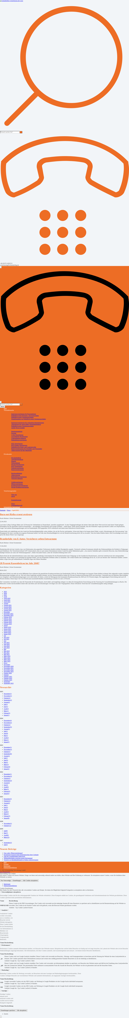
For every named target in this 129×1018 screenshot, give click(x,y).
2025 (5, 595)
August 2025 (8, 610)
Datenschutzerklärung (10, 867)
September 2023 (9, 683)
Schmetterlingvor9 (16, 505)
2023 (5, 591)
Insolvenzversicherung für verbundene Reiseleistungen (27, 423)
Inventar (13, 433)
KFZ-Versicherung (17, 443)
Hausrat (13, 461)
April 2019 (7, 598)
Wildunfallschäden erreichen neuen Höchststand (18, 858)
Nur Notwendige (6, 880)
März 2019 (7, 656)
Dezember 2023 (8, 615)
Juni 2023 (7, 646)
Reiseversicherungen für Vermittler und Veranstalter (26, 449)
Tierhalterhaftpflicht (17, 459)
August (6, 603)
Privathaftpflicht (16, 458)
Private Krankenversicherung (20, 487)
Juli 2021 (6, 639)
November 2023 (9, 671)
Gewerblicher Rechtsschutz (19, 436)
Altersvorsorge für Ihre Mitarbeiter (21, 450)
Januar (6, 625)
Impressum (7, 866)
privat (13, 496)
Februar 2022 (8, 620)
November (7, 664)
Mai (5, 649)
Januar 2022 (7, 630)
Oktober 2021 (8, 676)
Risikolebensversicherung (19, 440)
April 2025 (7, 602)
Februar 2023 (8, 622)
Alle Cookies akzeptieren (30, 880)
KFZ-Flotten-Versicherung (19, 445)
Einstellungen (17, 880)
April (5, 596)
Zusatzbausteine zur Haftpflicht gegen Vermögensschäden (28, 419)
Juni (5, 641)
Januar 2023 (7, 632)
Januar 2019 (7, 627)
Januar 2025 (7, 634)
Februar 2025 (8, 624)
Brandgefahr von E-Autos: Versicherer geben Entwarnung (28, 539)
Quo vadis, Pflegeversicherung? (13, 853)
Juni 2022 (7, 644)
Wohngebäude (15, 463)
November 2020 (9, 666)
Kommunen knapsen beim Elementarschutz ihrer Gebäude (21, 855)
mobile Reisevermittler (18, 428)
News (13, 504)
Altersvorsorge (15, 475)
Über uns (14, 494)
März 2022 (7, 659)
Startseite (2, 510)
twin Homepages (5, 872)
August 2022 (8, 607)
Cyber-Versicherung (17, 435)
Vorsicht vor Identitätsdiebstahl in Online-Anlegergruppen (21, 860)
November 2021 (9, 668)
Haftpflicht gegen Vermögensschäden (22, 417)
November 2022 (9, 670)
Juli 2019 (6, 637)
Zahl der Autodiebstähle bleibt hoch (14, 856)
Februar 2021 (8, 619)
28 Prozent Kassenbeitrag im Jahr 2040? (19, 563)
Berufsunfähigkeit (16, 473)
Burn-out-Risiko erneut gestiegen (16, 514)
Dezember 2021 (8, 613)
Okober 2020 (8, 673)
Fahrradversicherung (17, 468)
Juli (5, 636)
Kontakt (6, 864)
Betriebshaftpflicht (16, 431)
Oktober (6, 675)
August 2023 (8, 608)
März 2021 (7, 658)
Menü (2, 406)
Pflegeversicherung (17, 484)
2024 (5, 593)
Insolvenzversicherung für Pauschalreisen (23, 414)
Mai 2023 (7, 654)
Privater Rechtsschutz (17, 464)
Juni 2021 (7, 642)
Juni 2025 (7, 647)
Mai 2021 (7, 653)
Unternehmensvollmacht (18, 438)
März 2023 (7, 661)
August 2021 (8, 605)
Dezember (7, 612)
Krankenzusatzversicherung (19, 485)
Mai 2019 (7, 651)
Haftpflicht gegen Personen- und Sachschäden (25, 415)
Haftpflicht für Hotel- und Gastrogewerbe (23, 447)
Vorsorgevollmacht (17, 478)
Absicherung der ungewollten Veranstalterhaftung (26, 424)
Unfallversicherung (17, 482)
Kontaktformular (16, 500)
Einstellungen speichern (8, 1010)
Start (5, 408)
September (7, 681)
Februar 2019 (8, 617)
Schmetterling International (12, 507)
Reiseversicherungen (17, 470)
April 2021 (7, 600)
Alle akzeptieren (22, 1010)
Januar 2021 (7, 629)
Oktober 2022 (8, 678)
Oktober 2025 (8, 680)
